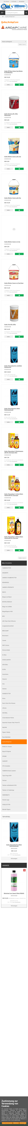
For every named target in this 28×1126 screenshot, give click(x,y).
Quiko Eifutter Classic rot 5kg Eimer (13, 283)
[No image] (14, 229)
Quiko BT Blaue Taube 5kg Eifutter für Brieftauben (13, 71)
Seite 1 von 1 (22, 44)
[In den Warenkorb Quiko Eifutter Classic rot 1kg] (19, 254)
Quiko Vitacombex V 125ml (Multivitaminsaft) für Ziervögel (13, 494)
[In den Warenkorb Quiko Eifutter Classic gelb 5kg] (19, 210)
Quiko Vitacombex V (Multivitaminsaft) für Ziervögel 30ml (13, 451)
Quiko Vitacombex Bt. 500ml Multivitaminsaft (12, 409)
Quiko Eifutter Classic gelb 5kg (12, 198)
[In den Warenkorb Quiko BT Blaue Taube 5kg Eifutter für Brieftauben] (19, 85)
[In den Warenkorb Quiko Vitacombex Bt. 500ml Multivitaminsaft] (19, 422)
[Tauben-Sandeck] (14, 6)
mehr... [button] (8, 84)
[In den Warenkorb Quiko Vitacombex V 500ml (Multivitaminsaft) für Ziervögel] (19, 550)
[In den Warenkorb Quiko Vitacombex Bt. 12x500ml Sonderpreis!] (19, 379)
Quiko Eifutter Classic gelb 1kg (12, 156)
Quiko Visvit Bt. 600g (10, 324)
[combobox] (14, 41)
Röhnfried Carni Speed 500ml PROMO (14, 893)
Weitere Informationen (7, 1123)
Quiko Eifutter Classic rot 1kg (12, 242)
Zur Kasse (6, 1)
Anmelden (21, 1)
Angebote (5, 865)
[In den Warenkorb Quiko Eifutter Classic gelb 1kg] (19, 169)
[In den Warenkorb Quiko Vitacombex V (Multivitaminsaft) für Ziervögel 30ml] (19, 465)
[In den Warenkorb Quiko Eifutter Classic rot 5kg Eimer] (19, 295)
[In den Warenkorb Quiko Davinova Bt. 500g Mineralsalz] (19, 127)
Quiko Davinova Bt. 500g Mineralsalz (11, 114)
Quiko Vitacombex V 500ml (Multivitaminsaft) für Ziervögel (13, 537)
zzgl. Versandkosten (13, 81)
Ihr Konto (13, 1)
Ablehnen (16, 1123)
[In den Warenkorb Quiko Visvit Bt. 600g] (19, 337)
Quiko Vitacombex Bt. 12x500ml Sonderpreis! (13, 366)
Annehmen (23, 1123)
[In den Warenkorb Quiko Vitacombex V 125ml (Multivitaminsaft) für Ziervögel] (19, 507)
